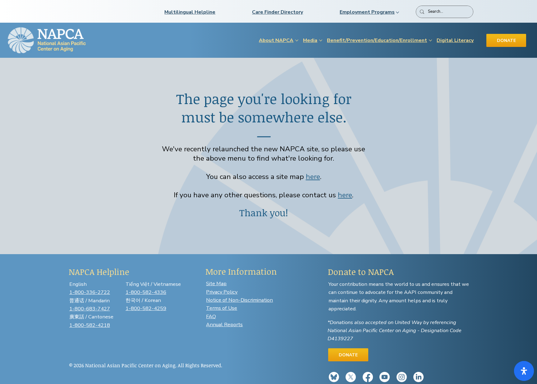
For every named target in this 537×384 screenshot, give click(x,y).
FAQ (211, 316)
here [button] (313, 176)
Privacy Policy (221, 291)
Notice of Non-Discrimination (239, 300)
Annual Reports (224, 324)
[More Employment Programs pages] (397, 12)
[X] (351, 377)
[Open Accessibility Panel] (524, 371)
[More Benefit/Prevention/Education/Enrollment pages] (430, 40)
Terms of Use (221, 308)
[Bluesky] (334, 377)
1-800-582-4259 (146, 308)
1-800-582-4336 (146, 292)
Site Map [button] (216, 283)
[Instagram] (402, 377)
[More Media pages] (320, 40)
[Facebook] (368, 377)
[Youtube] (384, 377)
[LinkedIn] (418, 377)
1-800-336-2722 (89, 292)
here (345, 195)
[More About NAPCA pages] (296, 40)
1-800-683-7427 (89, 308)
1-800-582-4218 (89, 325)
